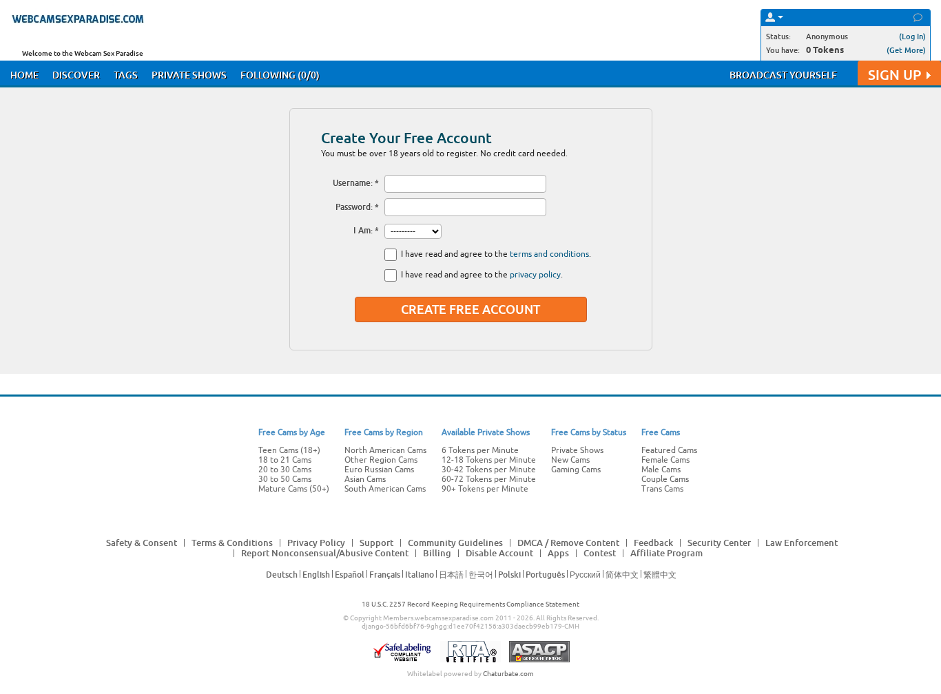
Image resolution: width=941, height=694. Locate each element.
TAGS (126, 75)
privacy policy (535, 275)
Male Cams (661, 469)
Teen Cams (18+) (289, 450)
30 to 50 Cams (284, 479)
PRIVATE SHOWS (189, 75)
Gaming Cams (576, 469)
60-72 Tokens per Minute (489, 479)
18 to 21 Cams (284, 460)
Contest (599, 552)
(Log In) (912, 36)
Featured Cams (669, 450)
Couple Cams (665, 479)
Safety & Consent (141, 542)
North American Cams (385, 450)
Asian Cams (365, 479)
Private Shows (577, 450)
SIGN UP (894, 75)
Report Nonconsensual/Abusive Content (325, 552)
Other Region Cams (380, 460)
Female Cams (665, 460)
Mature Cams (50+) (293, 489)
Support (376, 542)
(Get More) (906, 49)
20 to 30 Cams (284, 469)
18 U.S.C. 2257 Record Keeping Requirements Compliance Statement (470, 604)
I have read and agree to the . (496, 254)
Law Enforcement (801, 542)
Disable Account (499, 552)
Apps (558, 552)
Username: (353, 183)
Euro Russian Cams (379, 469)
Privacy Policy (316, 542)
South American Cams (385, 489)
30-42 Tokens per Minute (489, 469)
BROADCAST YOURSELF (783, 75)
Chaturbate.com (508, 673)
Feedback (653, 542)
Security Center (719, 542)
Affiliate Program (666, 552)
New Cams (570, 460)
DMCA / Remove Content (568, 542)
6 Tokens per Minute (480, 450)
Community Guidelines (455, 542)
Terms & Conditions (232, 542)
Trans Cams (662, 489)
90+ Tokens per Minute (485, 489)
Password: (354, 207)
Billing (437, 552)
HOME (24, 75)
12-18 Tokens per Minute (489, 460)
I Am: (363, 230)
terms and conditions (549, 254)
